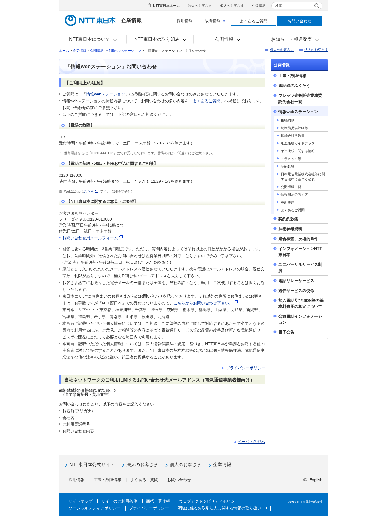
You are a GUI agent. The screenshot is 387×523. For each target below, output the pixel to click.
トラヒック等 (291, 159)
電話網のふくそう (294, 85)
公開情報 (97, 51)
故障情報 (213, 20)
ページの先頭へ (251, 441)
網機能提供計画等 (294, 128)
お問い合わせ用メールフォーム (90, 238)
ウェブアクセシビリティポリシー (209, 501)
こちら (89, 191)
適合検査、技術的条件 (298, 238)
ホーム (64, 51)
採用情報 (185, 20)
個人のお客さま (232, 6)
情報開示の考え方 (294, 195)
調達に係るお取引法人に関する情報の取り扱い (219, 508)
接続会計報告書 (293, 136)
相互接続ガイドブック (298, 143)
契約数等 (287, 166)
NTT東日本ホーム (166, 6)
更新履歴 (287, 202)
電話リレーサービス (296, 280)
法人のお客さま (200, 6)
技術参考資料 (290, 229)
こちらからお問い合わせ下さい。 (203, 303)
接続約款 (287, 120)
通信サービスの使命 (296, 290)
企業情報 (259, 6)
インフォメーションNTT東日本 (300, 251)
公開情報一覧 (291, 187)
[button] (92, 39)
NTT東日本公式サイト (92, 464)
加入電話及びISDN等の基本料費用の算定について (301, 303)
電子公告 (286, 332)
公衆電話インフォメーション (300, 319)
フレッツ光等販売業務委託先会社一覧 (300, 98)
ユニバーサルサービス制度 (300, 267)
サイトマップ (80, 501)
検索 (278, 6)
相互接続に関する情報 (298, 151)
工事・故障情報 (292, 75)
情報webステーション (124, 51)
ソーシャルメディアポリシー (94, 508)
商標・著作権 (158, 501)
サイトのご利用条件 (119, 501)
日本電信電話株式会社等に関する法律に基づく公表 (303, 176)
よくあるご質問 (253, 21)
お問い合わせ (299, 21)
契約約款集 (288, 219)
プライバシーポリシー (245, 368)
